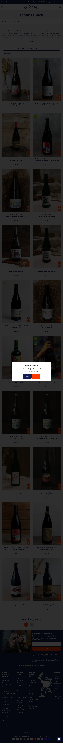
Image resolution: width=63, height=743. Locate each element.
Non (27, 376)
